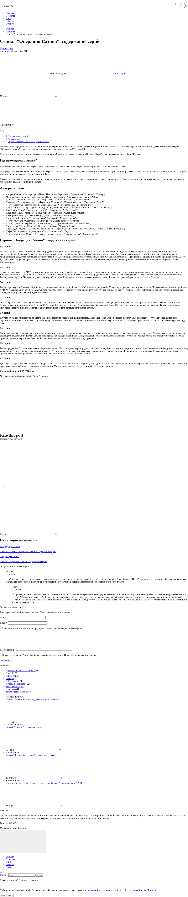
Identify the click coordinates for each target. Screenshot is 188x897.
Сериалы (10, 689)
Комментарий (8, 650)
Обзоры (10, 678)
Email (3, 623)
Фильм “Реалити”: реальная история (24, 727)
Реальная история (15, 686)
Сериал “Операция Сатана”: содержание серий (28, 141)
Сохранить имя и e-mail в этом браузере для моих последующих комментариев (42, 628)
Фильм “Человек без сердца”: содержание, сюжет (30, 755)
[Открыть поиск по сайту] (183, 5)
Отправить (6, 660)
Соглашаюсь (6, 895)
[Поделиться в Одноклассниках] (28, 509)
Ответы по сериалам (16, 684)
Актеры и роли (14, 139)
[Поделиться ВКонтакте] (28, 464)
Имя (3, 617)
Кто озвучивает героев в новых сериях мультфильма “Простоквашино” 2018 (44, 783)
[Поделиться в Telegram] (28, 486)
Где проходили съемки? (18, 136)
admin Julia (5, 51)
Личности (11, 676)
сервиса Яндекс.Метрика (143, 890)
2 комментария (118, 73)
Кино (8, 673)
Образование (12, 681)
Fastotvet (8, 5)
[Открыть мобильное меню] (187, 5)
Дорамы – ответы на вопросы (21, 670)
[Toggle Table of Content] (2, 131)
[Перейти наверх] (23, 841)
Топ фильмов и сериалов (18, 691)
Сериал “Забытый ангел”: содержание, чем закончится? (34, 699)
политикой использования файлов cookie (107, 890)
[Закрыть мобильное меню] (1, 872)
